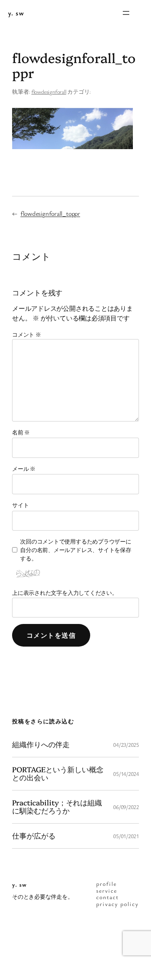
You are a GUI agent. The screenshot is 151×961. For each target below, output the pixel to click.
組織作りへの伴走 (41, 744)
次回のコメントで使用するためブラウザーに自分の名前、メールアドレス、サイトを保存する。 (75, 549)
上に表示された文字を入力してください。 (65, 592)
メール (23, 468)
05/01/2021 (126, 836)
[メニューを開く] (126, 13)
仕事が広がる (33, 836)
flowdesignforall (48, 91)
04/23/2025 (126, 744)
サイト (20, 505)
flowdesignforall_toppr (50, 213)
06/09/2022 (126, 807)
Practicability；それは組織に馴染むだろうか (57, 807)
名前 (21, 432)
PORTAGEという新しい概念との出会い (57, 773)
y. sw (16, 12)
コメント (26, 334)
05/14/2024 (126, 774)
